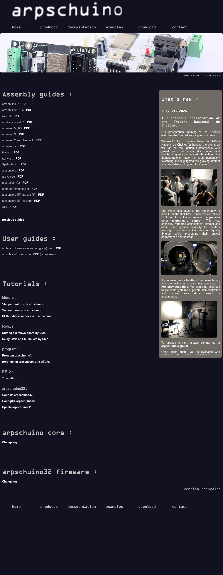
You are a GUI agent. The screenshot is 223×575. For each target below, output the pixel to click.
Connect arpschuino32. (17, 395)
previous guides (13, 219)
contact (179, 27)
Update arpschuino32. (17, 407)
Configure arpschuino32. (18, 401)
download (147, 27)
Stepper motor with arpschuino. (23, 304)
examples (114, 27)
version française (202, 75)
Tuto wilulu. (10, 378)
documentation (82, 27)
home (16, 27)
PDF (24, 104)
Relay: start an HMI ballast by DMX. (25, 339)
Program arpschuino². (17, 355)
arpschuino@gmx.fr (174, 346)
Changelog (9, 442)
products (49, 27)
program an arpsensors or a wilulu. (26, 361)
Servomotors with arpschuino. (22, 310)
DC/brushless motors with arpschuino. (28, 316)
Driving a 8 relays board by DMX (24, 333)
